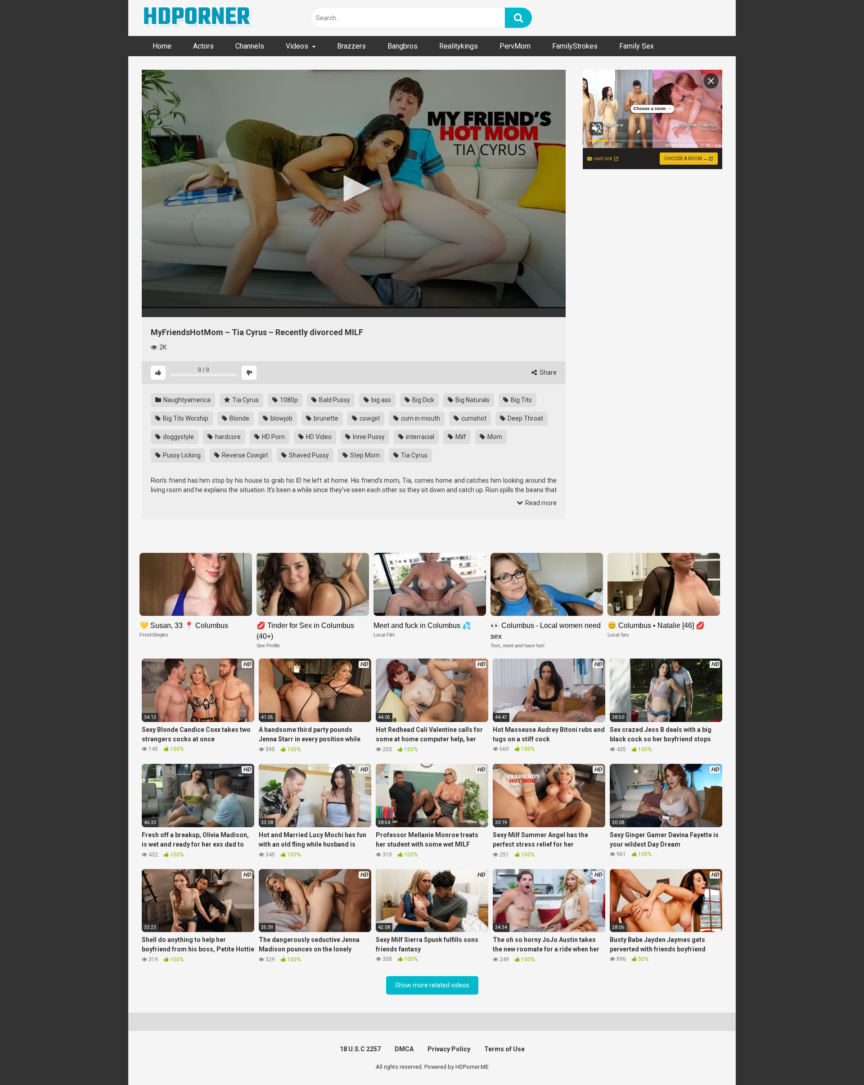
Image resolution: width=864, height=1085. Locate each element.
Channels (249, 46)
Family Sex (636, 46)
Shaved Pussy (308, 455)
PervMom (515, 46)
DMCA (404, 1049)
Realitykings (458, 46)
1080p (288, 400)
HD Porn (273, 436)
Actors (203, 46)
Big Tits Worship (185, 418)
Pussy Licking (181, 455)
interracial (419, 436)
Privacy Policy (449, 1049)
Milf (460, 436)
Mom (494, 436)
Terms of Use (504, 1049)
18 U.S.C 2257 (360, 1049)
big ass (380, 400)
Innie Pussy (368, 436)
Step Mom (364, 455)
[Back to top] (834, 1058)
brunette (325, 418)
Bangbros (402, 46)
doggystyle (178, 436)
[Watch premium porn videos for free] (198, 18)
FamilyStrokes (575, 46)
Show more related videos (432, 985)
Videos (297, 46)
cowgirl (369, 418)
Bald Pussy (334, 400)
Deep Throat (524, 418)
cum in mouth (420, 418)
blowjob (280, 418)
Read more (540, 503)
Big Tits (520, 400)
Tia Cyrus (245, 400)
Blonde (238, 418)
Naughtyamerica (186, 400)
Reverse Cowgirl (244, 455)
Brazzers (351, 46)
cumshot (473, 418)
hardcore (227, 436)
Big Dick (422, 400)
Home (162, 46)
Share (547, 372)
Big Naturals (472, 400)
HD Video (318, 436)
